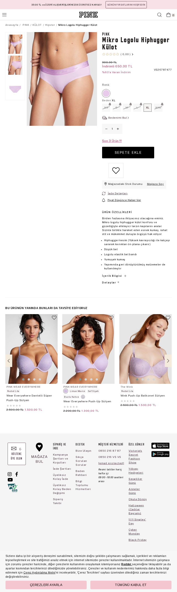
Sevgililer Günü (135, 480)
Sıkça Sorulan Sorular (81, 460)
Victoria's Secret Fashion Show (135, 456)
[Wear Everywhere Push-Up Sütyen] (88, 349)
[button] (23, 379)
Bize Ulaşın (83, 450)
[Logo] (88, 14)
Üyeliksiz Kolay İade (60, 477)
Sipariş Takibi (58, 501)
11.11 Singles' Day (137, 521)
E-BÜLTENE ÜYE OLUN (16, 454)
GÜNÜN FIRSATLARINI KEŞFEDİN (126, 4)
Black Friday (138, 539)
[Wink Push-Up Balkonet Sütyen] (145, 349)
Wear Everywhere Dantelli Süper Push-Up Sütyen (29, 398)
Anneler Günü (134, 491)
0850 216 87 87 (109, 450)
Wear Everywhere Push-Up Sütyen (87, 401)
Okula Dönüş (138, 499)
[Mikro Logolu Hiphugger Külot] (106, 93)
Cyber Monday (134, 531)
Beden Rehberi (81, 473)
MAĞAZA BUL (39, 458)
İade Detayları (118, 193)
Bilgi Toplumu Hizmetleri (83, 485)
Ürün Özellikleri (117, 212)
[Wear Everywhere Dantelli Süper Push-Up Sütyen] (31, 349)
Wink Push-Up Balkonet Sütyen (143, 395)
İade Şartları (62, 468)
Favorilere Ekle (54, 319)
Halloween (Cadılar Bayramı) (136, 509)
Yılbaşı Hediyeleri (136, 470)
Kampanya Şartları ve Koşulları (60, 458)
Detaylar (109, 282)
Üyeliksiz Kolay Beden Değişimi (62, 489)
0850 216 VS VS (109, 457)
